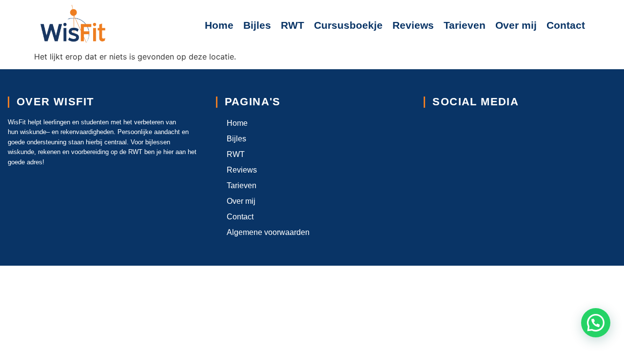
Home (219, 25)
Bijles (257, 25)
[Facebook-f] (435, 128)
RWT (292, 25)
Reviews (413, 25)
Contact (565, 25)
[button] (595, 322)
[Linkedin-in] (470, 128)
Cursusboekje (348, 25)
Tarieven (465, 25)
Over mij (516, 25)
